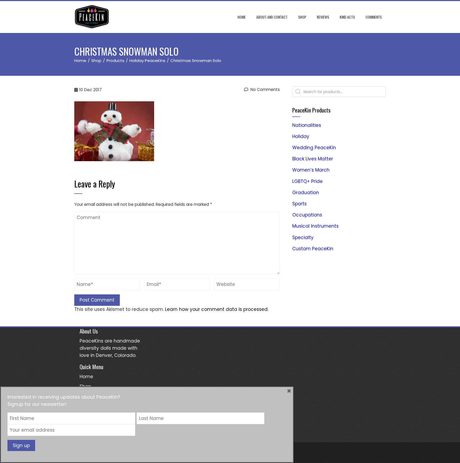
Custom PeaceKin (312, 248)
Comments (373, 17)
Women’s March (311, 170)
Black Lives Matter (312, 159)
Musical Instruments (315, 226)
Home (241, 17)
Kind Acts (347, 17)
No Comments (264, 89)
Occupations (307, 215)
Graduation (305, 192)
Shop (302, 17)
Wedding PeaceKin (314, 147)
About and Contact (272, 17)
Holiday (300, 136)
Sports (299, 204)
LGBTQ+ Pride (307, 181)
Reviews (323, 17)
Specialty (303, 237)
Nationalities (306, 125)
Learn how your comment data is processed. (216, 309)
